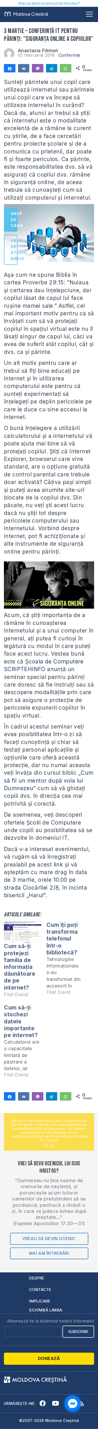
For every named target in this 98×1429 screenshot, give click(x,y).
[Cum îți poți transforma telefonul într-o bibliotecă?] (68, 961)
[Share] (9, 68)
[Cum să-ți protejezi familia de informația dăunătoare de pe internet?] (22, 932)
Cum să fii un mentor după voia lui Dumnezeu (49, 780)
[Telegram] (51, 68)
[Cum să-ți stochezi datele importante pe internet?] (25, 1043)
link (57, 864)
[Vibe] (37, 68)
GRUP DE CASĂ (14, 219)
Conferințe (69, 55)
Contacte (40, 1289)
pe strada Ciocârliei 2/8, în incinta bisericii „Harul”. (45, 887)
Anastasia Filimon (38, 50)
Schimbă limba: (46, 1310)
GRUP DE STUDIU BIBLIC (14, 249)
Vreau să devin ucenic (49, 1238)
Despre (36, 1278)
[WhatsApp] (65, 68)
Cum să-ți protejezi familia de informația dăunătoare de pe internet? (19, 967)
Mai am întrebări (49, 1253)
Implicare (39, 1301)
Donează (49, 1358)
